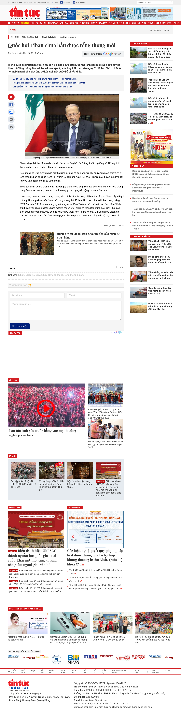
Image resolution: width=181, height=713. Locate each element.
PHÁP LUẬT (53, 23)
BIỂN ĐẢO (136, 23)
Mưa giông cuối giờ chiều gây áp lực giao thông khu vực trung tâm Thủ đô (51, 485)
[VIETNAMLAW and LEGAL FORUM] (21, 658)
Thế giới (15, 37)
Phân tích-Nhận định (30, 37)
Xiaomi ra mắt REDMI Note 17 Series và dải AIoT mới (26, 638)
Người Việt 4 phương (68, 37)
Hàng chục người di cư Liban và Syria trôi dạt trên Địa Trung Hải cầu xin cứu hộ (50, 83)
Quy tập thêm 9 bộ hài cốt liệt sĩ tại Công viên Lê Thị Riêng (23, 484)
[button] (119, 473)
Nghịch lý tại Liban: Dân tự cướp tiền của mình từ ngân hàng (88, 235)
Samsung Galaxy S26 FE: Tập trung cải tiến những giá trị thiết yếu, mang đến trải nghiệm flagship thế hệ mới (68, 640)
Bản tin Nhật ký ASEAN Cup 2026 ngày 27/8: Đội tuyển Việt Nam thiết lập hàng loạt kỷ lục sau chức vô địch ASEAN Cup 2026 (105, 413)
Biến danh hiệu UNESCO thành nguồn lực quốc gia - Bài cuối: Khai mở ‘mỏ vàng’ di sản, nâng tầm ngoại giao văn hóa (108, 488)
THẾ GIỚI (25, 23)
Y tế (144, 23)
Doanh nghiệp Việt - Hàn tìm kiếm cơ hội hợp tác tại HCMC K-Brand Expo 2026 (105, 444)
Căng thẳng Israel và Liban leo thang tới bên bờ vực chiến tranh (42, 86)
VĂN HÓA (64, 23)
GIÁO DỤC (74, 23)
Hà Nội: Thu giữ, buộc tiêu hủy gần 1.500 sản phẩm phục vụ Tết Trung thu (152, 640)
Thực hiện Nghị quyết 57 (159, 23)
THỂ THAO (84, 23)
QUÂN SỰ (103, 23)
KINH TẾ (34, 23)
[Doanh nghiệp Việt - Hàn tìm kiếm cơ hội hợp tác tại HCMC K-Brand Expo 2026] (105, 429)
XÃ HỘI (43, 23)
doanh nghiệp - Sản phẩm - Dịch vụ (25, 609)
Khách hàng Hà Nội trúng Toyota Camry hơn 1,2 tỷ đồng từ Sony (109, 638)
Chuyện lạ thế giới (49, 37)
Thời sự (15, 23)
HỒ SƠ (94, 23)
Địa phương (155, 671)
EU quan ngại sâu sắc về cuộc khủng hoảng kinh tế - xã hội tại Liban (45, 79)
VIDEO (176, 23)
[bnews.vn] (67, 659)
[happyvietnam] (34, 656)
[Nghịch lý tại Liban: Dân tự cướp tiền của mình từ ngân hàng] (37, 243)
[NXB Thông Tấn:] (51, 659)
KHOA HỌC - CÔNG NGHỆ (119, 23)
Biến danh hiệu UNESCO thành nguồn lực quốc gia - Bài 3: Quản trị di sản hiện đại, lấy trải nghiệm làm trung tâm (36, 573)
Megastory (100, 481)
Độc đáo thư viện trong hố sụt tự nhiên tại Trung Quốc (79, 484)
